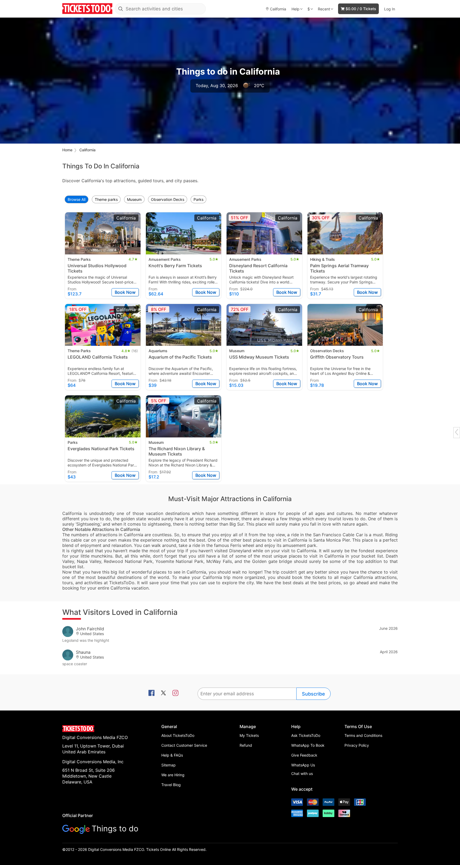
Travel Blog (171, 784)
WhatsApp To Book (308, 745)
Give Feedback (304, 755)
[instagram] (175, 693)
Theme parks (106, 199)
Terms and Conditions (363, 735)
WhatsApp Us (303, 765)
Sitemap (168, 765)
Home (67, 150)
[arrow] (456, 432)
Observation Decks (167, 199)
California (87, 150)
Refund (246, 745)
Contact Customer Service (184, 745)
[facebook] (151, 693)
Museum (134, 199)
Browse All (76, 199)
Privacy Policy (356, 745)
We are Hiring (172, 775)
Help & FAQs (172, 755)
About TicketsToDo (177, 735)
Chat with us (302, 773)
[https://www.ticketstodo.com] (87, 9)
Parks (198, 199)
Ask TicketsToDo (305, 735)
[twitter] (163, 693)
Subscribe (313, 694)
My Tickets (249, 735)
